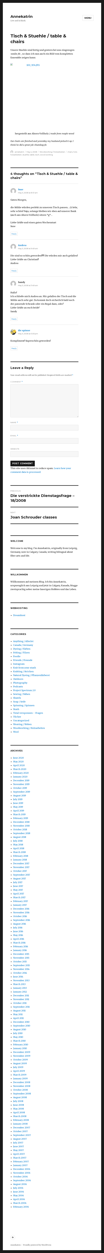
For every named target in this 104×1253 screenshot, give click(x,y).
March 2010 (19, 1040)
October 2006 (20, 1176)
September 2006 (22, 1180)
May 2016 (18, 935)
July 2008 (18, 1101)
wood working (46, 155)
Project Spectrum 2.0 (24, 690)
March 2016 (19, 942)
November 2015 (21, 957)
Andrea (22, 245)
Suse (20, 189)
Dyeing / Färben (21, 648)
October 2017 (20, 871)
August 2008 (20, 1097)
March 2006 (19, 1203)
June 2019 (18, 803)
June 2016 (18, 931)
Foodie (16, 656)
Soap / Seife (19, 701)
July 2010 (18, 1033)
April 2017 (18, 893)
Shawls (17, 698)
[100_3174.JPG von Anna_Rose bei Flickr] (44, 95)
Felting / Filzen (21, 652)
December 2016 (21, 908)
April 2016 (18, 939)
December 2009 (21, 1052)
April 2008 (19, 1112)
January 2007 (20, 1165)
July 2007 (18, 1142)
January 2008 (20, 1123)
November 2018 (21, 825)
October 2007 (20, 1131)
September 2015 (21, 965)
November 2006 (21, 1172)
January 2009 (20, 1078)
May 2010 (18, 1037)
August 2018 (19, 837)
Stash (16, 709)
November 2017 (21, 867)
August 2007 (20, 1139)
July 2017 (17, 882)
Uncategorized (21, 720)
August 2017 (19, 878)
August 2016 (19, 923)
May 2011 (18, 1014)
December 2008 (21, 1082)
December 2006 (21, 1169)
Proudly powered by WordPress (37, 1245)
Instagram (19, 664)
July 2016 (17, 927)
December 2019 (21, 780)
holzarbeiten (16, 155)
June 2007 (18, 1146)
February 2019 (20, 818)
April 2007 (19, 1154)
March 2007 (19, 1157)
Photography (20, 682)
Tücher (17, 716)
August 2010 (19, 1029)
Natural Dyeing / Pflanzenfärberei (31, 675)
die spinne (24, 330)
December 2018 (21, 822)
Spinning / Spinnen (23, 705)
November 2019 (21, 784)
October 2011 (20, 1003)
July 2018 (18, 840)
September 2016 (21, 920)
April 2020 (19, 765)
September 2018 (21, 833)
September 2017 (21, 874)
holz (75, 152)
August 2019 (19, 795)
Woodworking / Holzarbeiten (52, 152)
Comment (16, 382)
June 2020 (18, 757)
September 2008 (22, 1093)
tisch (37, 155)
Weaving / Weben (22, 724)
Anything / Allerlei (23, 641)
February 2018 (20, 856)
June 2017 (18, 886)
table (32, 155)
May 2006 (18, 1195)
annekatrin (19, 152)
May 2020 (18, 761)
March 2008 (19, 1116)
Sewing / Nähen (21, 694)
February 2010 (20, 1044)
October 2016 (20, 916)
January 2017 (20, 905)
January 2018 (20, 859)
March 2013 (19, 984)
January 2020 (20, 776)
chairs (70, 152)
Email (14, 436)
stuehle (25, 155)
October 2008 (20, 1089)
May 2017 (18, 890)
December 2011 (21, 995)
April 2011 (18, 1018)
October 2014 (20, 973)
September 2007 (22, 1135)
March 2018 (19, 852)
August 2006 (20, 1184)
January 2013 (20, 988)
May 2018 (18, 844)
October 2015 (20, 961)
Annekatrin (21, 16)
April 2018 (18, 848)
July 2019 (17, 799)
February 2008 (21, 1120)
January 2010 (20, 1048)
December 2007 (21, 1127)
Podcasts (18, 686)
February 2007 (21, 1161)
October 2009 (20, 1059)
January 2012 (20, 991)
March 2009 (19, 1074)
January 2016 (20, 950)
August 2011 (19, 1010)
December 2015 (21, 954)
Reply (14, 234)
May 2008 (18, 1108)
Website (14, 449)
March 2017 (19, 897)
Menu (88, 18)
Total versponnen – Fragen (28, 713)
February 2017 (20, 901)
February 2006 (21, 1206)
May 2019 (18, 807)
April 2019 (18, 810)
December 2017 (21, 863)
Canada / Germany (23, 645)
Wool (16, 731)
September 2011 (21, 1006)
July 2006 (18, 1188)
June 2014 (18, 976)
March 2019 (19, 814)
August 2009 (20, 1063)
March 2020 (19, 769)
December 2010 (21, 1022)
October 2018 (20, 829)
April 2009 (19, 1071)
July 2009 (18, 1067)
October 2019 (20, 788)
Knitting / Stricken (23, 671)
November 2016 (21, 912)
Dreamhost (19, 615)
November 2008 (21, 1086)
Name (14, 422)
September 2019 (21, 791)
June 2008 (18, 1105)
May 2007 (18, 1150)
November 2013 (21, 980)
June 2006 (18, 1191)
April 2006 (19, 1199)
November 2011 (21, 999)
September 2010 (21, 1025)
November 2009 (21, 1056)
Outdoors (18, 679)
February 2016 (20, 946)
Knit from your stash (24, 667)
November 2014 (21, 969)
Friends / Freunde (22, 660)
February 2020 (21, 773)
